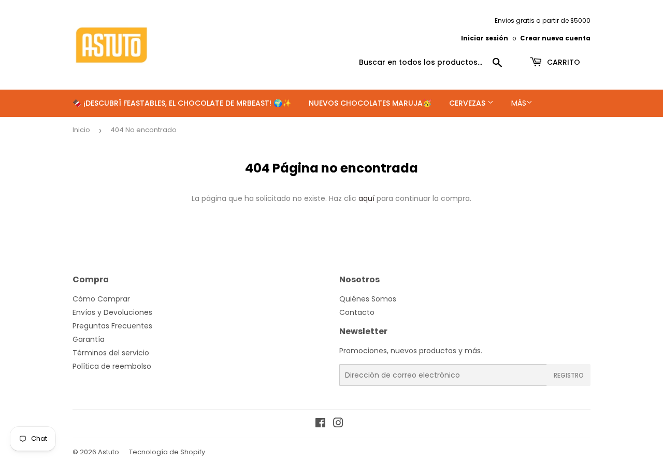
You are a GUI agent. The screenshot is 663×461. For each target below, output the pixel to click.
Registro (569, 375)
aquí (366, 198)
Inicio (81, 130)
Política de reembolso (112, 366)
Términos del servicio (111, 353)
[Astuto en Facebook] (320, 424)
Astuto (108, 452)
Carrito (562, 62)
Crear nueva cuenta (555, 38)
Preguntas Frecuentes (112, 326)
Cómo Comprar (101, 299)
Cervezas (468, 103)
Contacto (356, 312)
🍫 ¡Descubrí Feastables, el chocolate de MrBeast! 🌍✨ (182, 103)
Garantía (89, 339)
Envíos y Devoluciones (112, 312)
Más (518, 103)
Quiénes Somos (367, 299)
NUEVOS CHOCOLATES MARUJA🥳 (370, 103)
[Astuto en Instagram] (338, 424)
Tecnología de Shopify (167, 452)
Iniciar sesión (484, 38)
